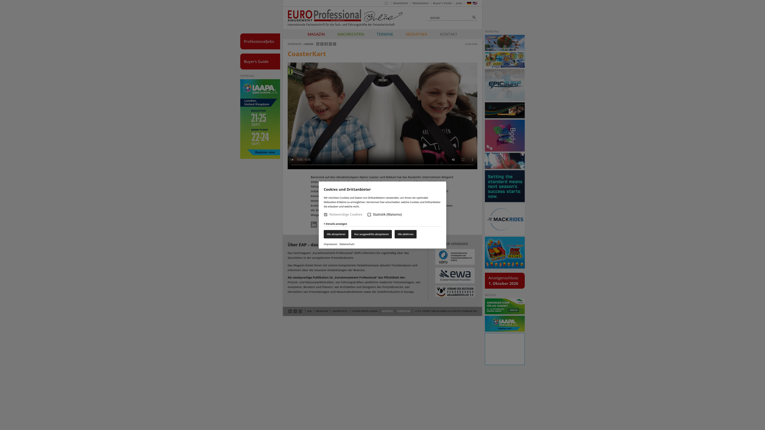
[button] (369, 214)
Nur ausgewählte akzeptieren (371, 234)
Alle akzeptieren (336, 234)
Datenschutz (346, 244)
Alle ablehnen (406, 234)
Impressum (330, 244)
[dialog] (382, 215)
